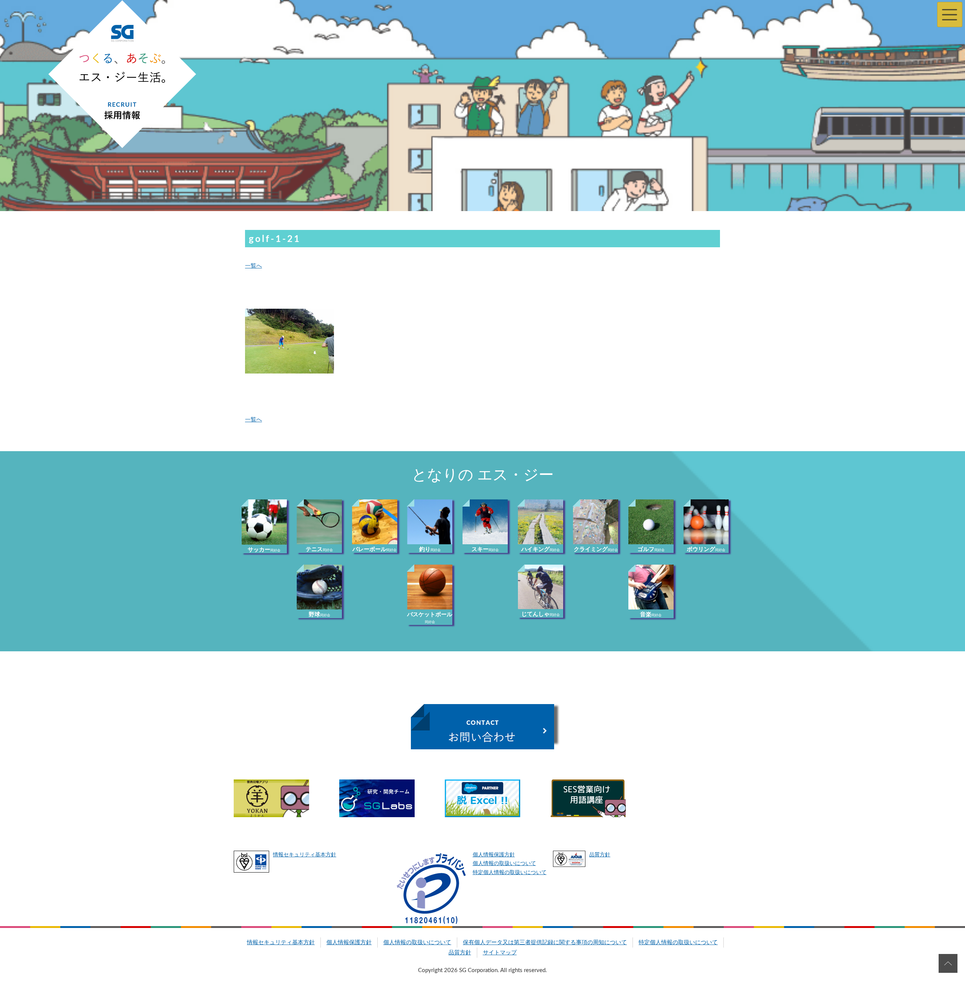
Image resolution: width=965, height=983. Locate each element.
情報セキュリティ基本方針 (304, 854)
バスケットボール (429, 618)
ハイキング (540, 549)
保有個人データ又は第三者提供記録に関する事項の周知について (545, 942)
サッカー (264, 550)
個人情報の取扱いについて (504, 863)
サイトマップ (500, 952)
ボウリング (706, 549)
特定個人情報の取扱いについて (510, 872)
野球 (319, 614)
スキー (485, 549)
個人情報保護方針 (494, 854)
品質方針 (599, 854)
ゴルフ (651, 549)
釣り (430, 549)
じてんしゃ (540, 614)
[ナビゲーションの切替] (949, 14)
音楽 (651, 614)
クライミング (596, 549)
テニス (319, 549)
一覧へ (253, 266)
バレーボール (374, 549)
